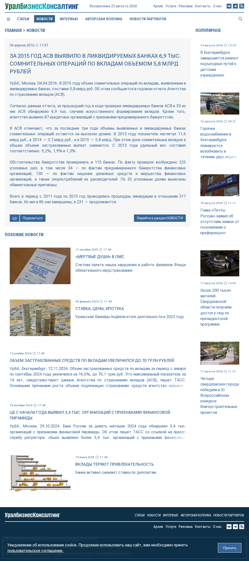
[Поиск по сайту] (240, 18)
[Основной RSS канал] (241, 6)
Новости (36, 30)
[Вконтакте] (229, 6)
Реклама (186, 6)
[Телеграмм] (235, 6)
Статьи (23, 19)
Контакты (203, 6)
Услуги (171, 6)
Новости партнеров (148, 19)
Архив (158, 6)
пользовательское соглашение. (35, 550)
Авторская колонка (103, 19)
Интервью (69, 19)
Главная (13, 30)
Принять (229, 548)
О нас (217, 6)
